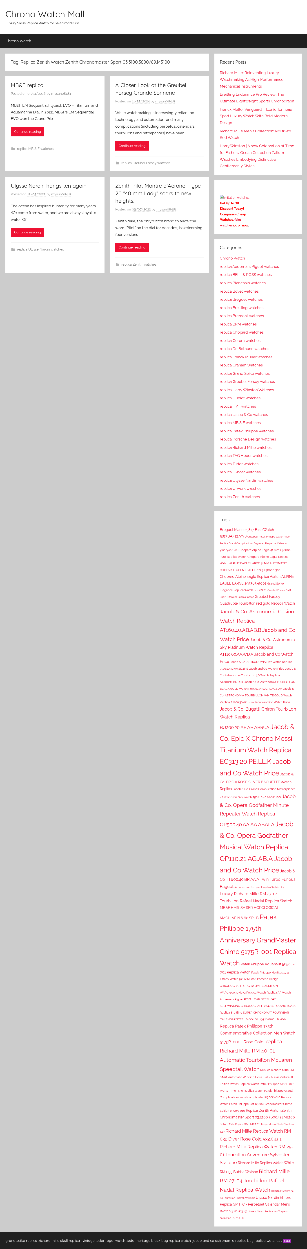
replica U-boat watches (240, 472)
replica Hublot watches (240, 398)
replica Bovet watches (239, 291)
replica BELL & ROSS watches (246, 274)
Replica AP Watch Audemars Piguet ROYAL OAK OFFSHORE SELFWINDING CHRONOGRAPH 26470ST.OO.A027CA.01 (258, 999)
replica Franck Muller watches (246, 357)
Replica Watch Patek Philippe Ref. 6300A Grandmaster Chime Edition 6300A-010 (256, 1103)
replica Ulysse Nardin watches (40, 249)
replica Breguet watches (241, 299)
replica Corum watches (240, 340)
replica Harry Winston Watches (247, 390)
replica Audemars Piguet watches (249, 266)
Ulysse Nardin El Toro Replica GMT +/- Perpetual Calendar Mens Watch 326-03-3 (255, 1204)
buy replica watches (263, 1240)
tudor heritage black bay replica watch (159, 1240)
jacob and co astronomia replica (219, 1240)
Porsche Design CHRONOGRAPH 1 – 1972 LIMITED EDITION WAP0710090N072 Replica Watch (249, 985)
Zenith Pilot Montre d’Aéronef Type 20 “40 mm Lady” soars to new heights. (158, 193)
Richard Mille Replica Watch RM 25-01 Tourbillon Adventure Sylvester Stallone (256, 1154)
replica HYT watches (238, 406)
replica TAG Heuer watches (243, 455)
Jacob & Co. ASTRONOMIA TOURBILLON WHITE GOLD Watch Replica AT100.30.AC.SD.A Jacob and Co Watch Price (257, 695)
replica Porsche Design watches (248, 439)
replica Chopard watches (242, 332)
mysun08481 (61, 94)
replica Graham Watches (241, 365)
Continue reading (27, 132)
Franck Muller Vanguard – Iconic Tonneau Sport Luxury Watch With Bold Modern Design (256, 116)
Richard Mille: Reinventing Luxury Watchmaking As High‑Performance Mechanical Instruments (251, 79)
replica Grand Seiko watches (245, 373)
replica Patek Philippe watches (247, 431)
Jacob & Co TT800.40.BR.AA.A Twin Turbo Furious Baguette (258, 879)
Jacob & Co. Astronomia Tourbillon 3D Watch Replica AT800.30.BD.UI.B (258, 675)
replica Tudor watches (239, 464)
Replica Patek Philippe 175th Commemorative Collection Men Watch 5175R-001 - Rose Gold (257, 1034)
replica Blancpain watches (243, 283)
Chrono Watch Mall (45, 14)
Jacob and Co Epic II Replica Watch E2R (261, 887)
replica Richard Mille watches (245, 447)
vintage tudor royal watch (103, 1240)
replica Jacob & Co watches (244, 414)
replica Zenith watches (138, 264)
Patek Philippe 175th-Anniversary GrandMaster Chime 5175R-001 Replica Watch (258, 940)
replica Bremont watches (242, 316)
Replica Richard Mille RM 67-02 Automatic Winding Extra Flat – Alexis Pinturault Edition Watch (257, 1077)
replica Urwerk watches (240, 488)
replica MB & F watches (35, 149)
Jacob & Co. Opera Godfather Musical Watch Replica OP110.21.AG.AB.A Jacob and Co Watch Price (257, 847)
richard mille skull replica (59, 1240)
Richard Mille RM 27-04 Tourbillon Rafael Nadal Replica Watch (255, 1180)
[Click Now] (234, 197)
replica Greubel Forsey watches (145, 163)
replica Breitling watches (241, 307)
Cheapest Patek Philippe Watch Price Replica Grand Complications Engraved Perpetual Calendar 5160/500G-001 (254, 543)
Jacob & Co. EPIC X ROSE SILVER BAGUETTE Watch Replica (257, 781)
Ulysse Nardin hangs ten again (49, 185)
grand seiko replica (21, 1240)
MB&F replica (27, 85)
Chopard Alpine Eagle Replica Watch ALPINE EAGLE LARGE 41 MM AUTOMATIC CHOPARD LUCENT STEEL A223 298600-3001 (254, 563)
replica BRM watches (238, 324)
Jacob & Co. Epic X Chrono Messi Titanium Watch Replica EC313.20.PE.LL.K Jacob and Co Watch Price (257, 750)
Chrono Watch (18, 40)
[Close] (250, 190)
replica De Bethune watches (244, 348)
